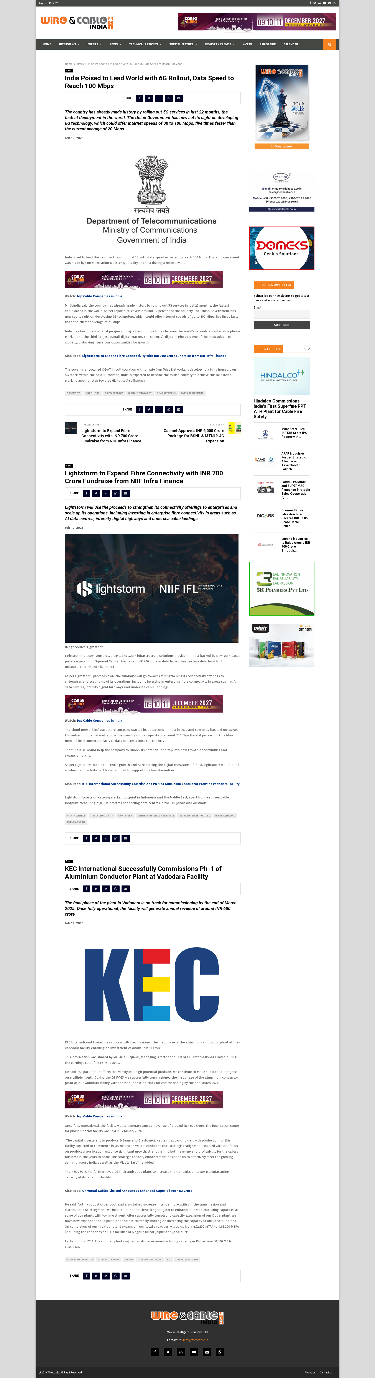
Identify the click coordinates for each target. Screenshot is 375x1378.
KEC (169, 1259)
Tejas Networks (166, 393)
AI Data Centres (76, 816)
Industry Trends (218, 44)
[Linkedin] (181, 1352)
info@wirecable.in (195, 1340)
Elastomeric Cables (149, 1259)
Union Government (192, 393)
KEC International (187, 1259)
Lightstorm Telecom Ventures (156, 816)
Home (47, 44)
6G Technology (114, 393)
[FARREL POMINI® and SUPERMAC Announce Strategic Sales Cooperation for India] (265, 488)
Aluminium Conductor (80, 1259)
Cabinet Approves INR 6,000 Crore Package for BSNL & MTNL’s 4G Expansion (194, 435)
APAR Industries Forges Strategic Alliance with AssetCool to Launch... (293, 461)
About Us (310, 1372)
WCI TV (247, 44)
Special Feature (181, 44)
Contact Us (326, 1372)
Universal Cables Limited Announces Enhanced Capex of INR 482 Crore (137, 1191)
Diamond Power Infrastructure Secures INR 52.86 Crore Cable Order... (294, 518)
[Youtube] (194, 1352)
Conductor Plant (108, 1259)
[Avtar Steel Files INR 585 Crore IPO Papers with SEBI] (265, 435)
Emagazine (268, 44)
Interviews (67, 44)
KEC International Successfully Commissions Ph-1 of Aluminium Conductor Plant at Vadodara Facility (161, 784)
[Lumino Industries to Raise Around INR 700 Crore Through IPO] (265, 544)
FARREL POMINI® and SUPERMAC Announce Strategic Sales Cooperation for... (295, 489)
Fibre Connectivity (102, 816)
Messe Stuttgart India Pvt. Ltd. (187, 1332)
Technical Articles (143, 44)
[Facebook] (155, 1352)
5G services (73, 393)
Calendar (291, 44)
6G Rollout (92, 393)
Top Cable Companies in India (99, 296)
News (114, 44)
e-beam (129, 1259)
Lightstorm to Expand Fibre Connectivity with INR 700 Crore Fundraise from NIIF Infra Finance (154, 356)
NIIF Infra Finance (225, 816)
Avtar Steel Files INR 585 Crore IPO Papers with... (294, 433)
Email (257, 307)
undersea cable (76, 822)
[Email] (207, 1352)
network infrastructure (194, 816)
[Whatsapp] (220, 1352)
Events (92, 44)
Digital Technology (139, 393)
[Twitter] (168, 1352)
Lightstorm (125, 816)
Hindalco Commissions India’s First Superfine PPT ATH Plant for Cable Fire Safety (280, 408)
